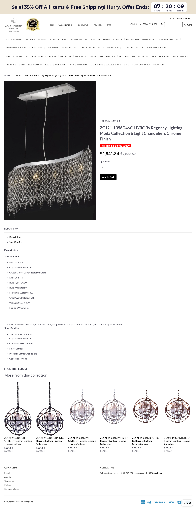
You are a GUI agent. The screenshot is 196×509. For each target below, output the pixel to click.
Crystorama (82, 65)
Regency (48, 65)
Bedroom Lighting (111, 48)
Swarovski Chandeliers (16, 48)
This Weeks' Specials (14, 39)
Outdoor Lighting (140, 56)
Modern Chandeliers (78, 39)
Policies (97, 25)
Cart (109, 25)
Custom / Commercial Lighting (103, 56)
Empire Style (95, 39)
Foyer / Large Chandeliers (168, 39)
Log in (171, 18)
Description (11, 228)
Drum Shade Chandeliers (89, 48)
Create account (183, 18)
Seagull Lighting (113, 65)
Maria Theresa (148, 39)
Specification (15, 242)
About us (8, 477)
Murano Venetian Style (113, 39)
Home (51, 25)
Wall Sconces (66, 56)
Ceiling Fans (158, 65)
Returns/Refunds (11, 489)
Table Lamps (124, 56)
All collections (65, 25)
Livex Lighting (97, 65)
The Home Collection (141, 65)
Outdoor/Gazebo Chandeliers (44, 56)
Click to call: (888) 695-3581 (144, 24)
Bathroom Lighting (160, 56)
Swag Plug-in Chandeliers (17, 56)
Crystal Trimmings (180, 56)
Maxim (71, 65)
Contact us (83, 25)
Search (7, 473)
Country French (36, 48)
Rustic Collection (58, 39)
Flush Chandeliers (130, 48)
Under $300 (42, 39)
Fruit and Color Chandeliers (153, 48)
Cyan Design (60, 65)
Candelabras (80, 56)
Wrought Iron (132, 39)
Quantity (105, 161)
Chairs (22, 65)
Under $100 (30, 39)
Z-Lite (126, 65)
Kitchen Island (52, 48)
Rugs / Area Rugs (35, 65)
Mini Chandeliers (69, 48)
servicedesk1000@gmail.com (149, 473)
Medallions (11, 65)
